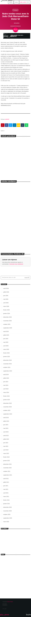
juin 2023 (5, 424)
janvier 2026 (6, 313)
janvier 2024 (6, 399)
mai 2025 (5, 342)
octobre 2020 (6, 514)
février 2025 (6, 353)
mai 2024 (5, 385)
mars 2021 (6, 496)
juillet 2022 (6, 439)
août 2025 (6, 331)
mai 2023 (5, 428)
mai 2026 (5, 299)
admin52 (7, 119)
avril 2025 (5, 346)
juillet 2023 (6, 421)
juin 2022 (5, 442)
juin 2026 (5, 295)
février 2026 (6, 310)
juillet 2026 (6, 292)
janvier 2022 (6, 460)
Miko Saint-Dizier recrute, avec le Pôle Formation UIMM (18, 559)
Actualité (4, 238)
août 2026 (6, 288)
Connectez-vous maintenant (16, 264)
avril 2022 (5, 450)
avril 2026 (5, 302)
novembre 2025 (7, 320)
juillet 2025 (6, 335)
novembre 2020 (7, 511)
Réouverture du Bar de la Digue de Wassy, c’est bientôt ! (19, 573)
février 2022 (6, 457)
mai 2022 (5, 446)
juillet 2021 (6, 482)
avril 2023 (5, 432)
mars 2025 (6, 349)
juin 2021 (5, 485)
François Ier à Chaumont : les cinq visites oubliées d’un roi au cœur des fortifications (14, 210)
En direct (4, 541)
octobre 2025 (6, 324)
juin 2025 (5, 338)
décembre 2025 (7, 317)
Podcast (15, 10)
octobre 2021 (6, 471)
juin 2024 (5, 381)
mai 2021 (5, 489)
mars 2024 (6, 392)
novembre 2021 (7, 468)
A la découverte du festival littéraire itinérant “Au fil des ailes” (13, 165)
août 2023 (6, 417)
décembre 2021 (7, 464)
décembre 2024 (7, 360)
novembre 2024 (7, 364)
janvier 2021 (6, 503)
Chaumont (5, 205)
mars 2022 (6, 453)
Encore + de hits (8, 544)
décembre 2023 (7, 403)
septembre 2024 (7, 371)
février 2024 (6, 396)
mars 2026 (6, 306)
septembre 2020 (7, 518)
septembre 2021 (7, 475)
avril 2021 (5, 493)
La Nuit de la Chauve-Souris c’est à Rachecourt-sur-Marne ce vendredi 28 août (14, 242)
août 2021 (6, 478)
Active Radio (10, 601)
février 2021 (6, 500)
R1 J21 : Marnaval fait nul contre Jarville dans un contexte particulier (18, 581)
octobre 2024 (6, 367)
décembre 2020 (7, 507)
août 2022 (6, 435)
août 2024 (6, 374)
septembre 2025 (7, 328)
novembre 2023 (7, 407)
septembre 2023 (7, 414)
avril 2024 (5, 389)
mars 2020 (6, 521)
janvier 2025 (6, 356)
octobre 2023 (6, 410)
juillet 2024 (6, 378)
